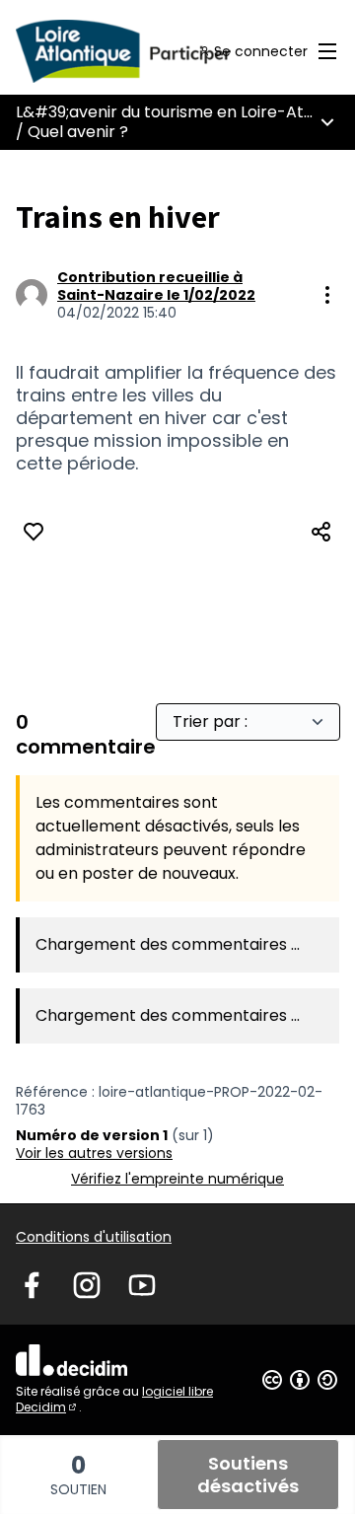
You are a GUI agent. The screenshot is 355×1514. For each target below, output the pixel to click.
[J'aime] (33, 531)
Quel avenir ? (78, 131)
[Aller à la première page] (135, 51)
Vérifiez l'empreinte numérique (177, 1179)
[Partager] (321, 531)
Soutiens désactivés (248, 1474)
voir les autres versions (94, 1153)
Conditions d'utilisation (94, 1237)
